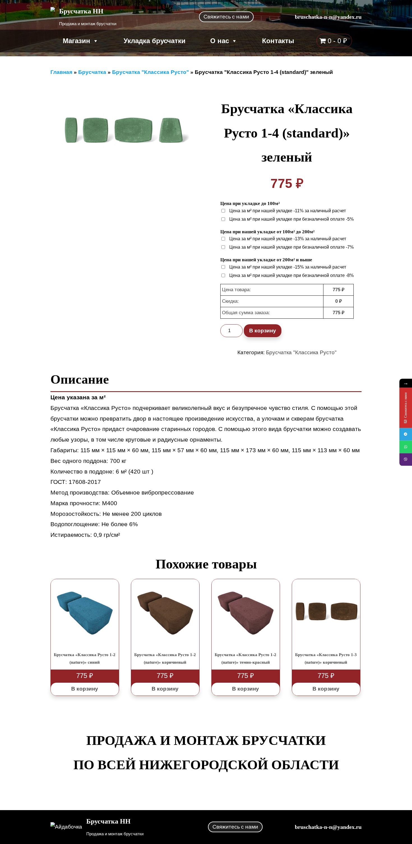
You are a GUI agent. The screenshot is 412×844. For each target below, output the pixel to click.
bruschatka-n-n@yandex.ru (328, 17)
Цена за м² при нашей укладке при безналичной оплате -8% (291, 275)
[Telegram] (405, 434)
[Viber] (405, 459)
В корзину (262, 331)
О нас (219, 41)
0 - (336, 41)
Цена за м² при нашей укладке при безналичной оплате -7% (291, 247)
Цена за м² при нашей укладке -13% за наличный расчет (287, 238)
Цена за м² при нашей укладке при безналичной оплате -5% (291, 219)
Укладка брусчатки (155, 41)
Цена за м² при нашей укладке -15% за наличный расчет (287, 267)
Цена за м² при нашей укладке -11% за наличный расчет (287, 210)
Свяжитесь (226, 17)
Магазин (76, 41)
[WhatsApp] (405, 447)
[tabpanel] (125, 131)
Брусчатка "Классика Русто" (301, 352)
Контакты (278, 41)
